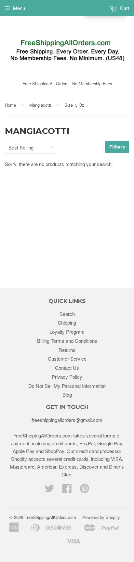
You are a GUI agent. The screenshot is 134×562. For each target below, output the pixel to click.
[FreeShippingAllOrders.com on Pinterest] (84, 490)
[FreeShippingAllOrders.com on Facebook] (67, 490)
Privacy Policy (67, 376)
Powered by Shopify (101, 517)
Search (67, 313)
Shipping (67, 322)
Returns (67, 349)
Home (10, 105)
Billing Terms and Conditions (67, 340)
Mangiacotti (40, 105)
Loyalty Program (67, 331)
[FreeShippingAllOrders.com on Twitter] (49, 490)
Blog (67, 394)
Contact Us (67, 367)
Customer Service (67, 358)
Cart (124, 8)
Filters (117, 147)
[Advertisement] (67, 220)
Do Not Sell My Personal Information (67, 385)
